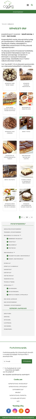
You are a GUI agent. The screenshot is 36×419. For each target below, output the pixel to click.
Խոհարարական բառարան (18, 395)
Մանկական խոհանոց (10, 299)
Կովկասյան (7, 326)
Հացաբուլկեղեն (9, 278)
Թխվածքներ (13, 244)
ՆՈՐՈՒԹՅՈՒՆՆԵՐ (18, 389)
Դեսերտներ (12, 241)
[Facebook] (8, 410)
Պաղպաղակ (12, 248)
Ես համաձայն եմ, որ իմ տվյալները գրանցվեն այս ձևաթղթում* (12, 370)
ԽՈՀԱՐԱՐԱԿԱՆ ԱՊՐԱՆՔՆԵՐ (18, 386)
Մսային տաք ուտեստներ (16, 258)
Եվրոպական (7, 323)
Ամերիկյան (7, 313)
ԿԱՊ (18, 401)
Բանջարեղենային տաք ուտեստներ (19, 255)
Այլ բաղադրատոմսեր (10, 302)
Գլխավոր (4, 24)
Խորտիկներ (7, 272)
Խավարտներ (8, 269)
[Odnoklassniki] (21, 410)
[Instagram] (15, 411)
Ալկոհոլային (13, 288)
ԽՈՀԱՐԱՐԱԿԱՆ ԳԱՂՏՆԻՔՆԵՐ (18, 383)
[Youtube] (27, 410)
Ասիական (7, 316)
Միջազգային (8, 329)
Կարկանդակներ (9, 275)
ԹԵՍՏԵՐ (18, 392)
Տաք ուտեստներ (8, 252)
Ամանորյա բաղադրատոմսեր (12, 229)
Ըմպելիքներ (8, 285)
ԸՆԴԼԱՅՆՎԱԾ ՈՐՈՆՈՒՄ (18, 398)
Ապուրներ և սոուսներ (11, 266)
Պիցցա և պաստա (9, 282)
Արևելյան (7, 319)
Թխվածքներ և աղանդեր (12, 235)
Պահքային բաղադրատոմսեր (12, 232)
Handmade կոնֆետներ (15, 238)
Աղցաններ (7, 263)
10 (27, 217)
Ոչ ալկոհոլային (14, 291)
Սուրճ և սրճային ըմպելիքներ (18, 294)
